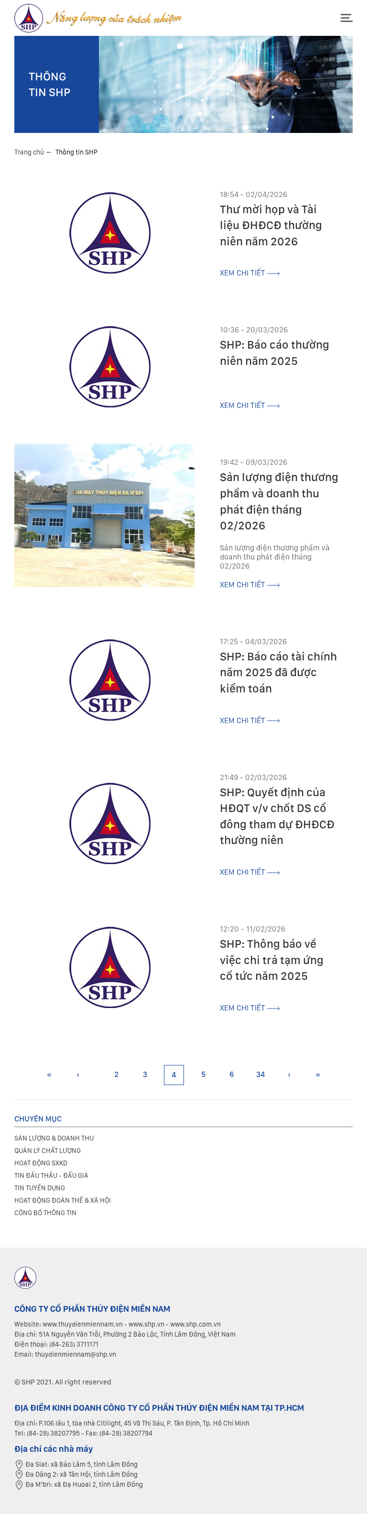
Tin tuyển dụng (39, 1188)
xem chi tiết (243, 272)
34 (260, 1074)
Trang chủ (29, 152)
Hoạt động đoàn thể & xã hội (62, 1200)
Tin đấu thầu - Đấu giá (51, 1175)
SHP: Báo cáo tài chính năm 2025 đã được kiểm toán (278, 672)
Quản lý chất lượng (47, 1150)
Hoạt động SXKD (40, 1163)
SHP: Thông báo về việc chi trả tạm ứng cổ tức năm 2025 (272, 960)
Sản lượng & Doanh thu (54, 1138)
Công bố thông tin (45, 1213)
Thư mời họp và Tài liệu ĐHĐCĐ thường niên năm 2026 (271, 225)
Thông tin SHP (76, 152)
